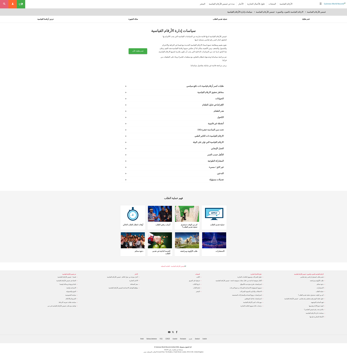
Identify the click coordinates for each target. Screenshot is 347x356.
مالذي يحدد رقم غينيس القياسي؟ (314, 309)
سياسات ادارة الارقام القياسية (315, 313)
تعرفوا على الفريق (194, 280)
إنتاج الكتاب (196, 288)
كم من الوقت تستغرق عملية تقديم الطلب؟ (311, 295)
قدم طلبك (306, 19)
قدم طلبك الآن (137, 51)
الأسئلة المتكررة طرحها (317, 317)
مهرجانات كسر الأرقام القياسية (252, 302)
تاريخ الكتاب (196, 284)
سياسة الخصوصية (70, 295)
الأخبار (241, 4)
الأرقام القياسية (286, 4)
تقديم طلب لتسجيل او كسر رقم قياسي (312, 277)
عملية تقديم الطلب (220, 19)
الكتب (198, 277)
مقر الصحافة (134, 284)
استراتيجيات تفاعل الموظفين (253, 299)
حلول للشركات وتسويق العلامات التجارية (249, 277)
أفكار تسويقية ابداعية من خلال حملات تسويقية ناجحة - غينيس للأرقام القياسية (239, 280)
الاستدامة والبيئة (71, 288)
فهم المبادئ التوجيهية (317, 302)
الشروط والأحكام (71, 299)
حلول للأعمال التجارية (256, 4)
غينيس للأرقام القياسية (316, 12)
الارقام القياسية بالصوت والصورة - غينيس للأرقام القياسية (279, 12)
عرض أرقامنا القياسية (45, 19)
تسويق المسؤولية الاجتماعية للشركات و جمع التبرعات (246, 288)
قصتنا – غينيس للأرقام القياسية (67, 277)
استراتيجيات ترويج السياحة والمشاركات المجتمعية (247, 295)
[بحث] (4, 4)
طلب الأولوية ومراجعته (317, 280)
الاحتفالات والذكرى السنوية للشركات (251, 291)
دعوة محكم (320, 284)
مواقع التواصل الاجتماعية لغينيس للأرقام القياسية (123, 288)
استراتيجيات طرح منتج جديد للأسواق (251, 284)
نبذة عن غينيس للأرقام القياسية (222, 4)
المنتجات (272, 4)
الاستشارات (320, 288)
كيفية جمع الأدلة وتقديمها (316, 306)
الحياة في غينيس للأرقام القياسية (66, 280)
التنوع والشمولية (71, 291)
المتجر (202, 4)
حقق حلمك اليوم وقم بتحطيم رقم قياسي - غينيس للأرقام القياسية (304, 299)
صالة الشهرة (133, 19)
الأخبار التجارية (133, 280)
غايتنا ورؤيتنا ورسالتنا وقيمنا (68, 284)
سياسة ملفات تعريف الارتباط (67, 302)
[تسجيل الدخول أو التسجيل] (12, 4)
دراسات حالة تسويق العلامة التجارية (251, 306)
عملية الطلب (320, 291)
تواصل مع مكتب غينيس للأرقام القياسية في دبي (62, 306)
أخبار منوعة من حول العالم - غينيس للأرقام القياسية (122, 277)
